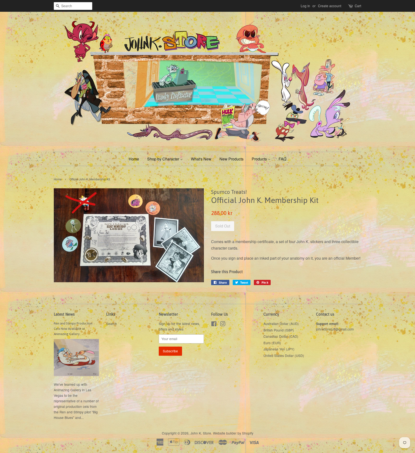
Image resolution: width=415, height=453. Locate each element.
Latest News (64, 314)
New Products (232, 159)
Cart (358, 5)
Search (111, 323)
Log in (305, 5)
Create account (329, 5)
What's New (201, 159)
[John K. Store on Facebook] (214, 324)
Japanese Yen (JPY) (278, 349)
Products (260, 159)
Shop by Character (163, 159)
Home (134, 159)
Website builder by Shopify (233, 433)
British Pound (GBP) (278, 330)
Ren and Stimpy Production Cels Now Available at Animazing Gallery (73, 328)
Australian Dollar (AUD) (281, 323)
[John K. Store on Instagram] (222, 324)
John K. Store (200, 433)
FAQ (282, 159)
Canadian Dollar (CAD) (280, 336)
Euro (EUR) (272, 342)
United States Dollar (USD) (283, 355)
